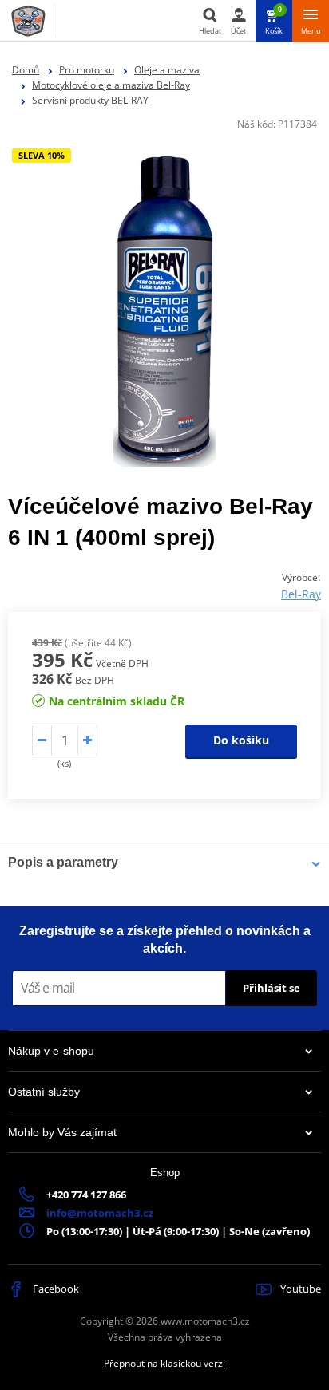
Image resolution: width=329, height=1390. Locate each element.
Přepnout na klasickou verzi (164, 1363)
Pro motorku (86, 70)
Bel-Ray (301, 594)
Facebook (54, 1288)
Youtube (299, 1288)
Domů (25, 70)
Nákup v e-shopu (51, 1050)
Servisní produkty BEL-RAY (90, 100)
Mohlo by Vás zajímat (62, 1132)
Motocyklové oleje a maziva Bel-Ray (111, 85)
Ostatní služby (44, 1091)
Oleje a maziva (167, 70)
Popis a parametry (63, 862)
